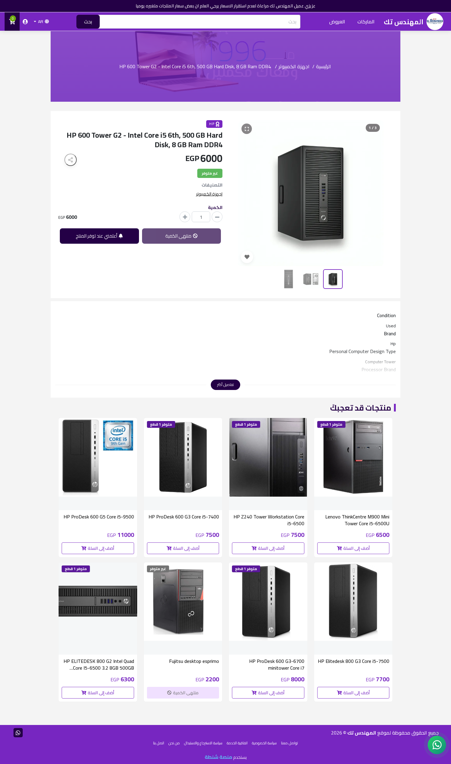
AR (40, 22)
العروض (337, 21)
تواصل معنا (289, 742)
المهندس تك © (359, 732)
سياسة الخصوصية (264, 742)
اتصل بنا (158, 742)
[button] (247, 193)
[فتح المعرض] (246, 129)
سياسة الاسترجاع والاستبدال (203, 742)
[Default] (217, 216)
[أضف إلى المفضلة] (247, 257)
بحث (88, 21)
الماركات (366, 21)
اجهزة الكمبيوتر (294, 66)
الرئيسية (323, 66)
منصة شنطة (218, 757)
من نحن (174, 742)
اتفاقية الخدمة (237, 742)
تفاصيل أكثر (225, 384)
